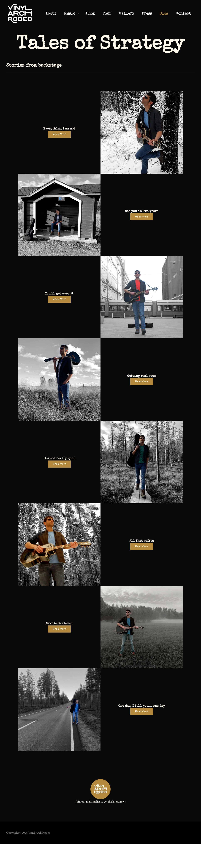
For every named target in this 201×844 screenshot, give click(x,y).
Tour (107, 14)
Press (147, 14)
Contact (183, 14)
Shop (90, 14)
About (51, 14)
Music (69, 14)
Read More (59, 134)
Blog (164, 14)
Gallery (126, 14)
